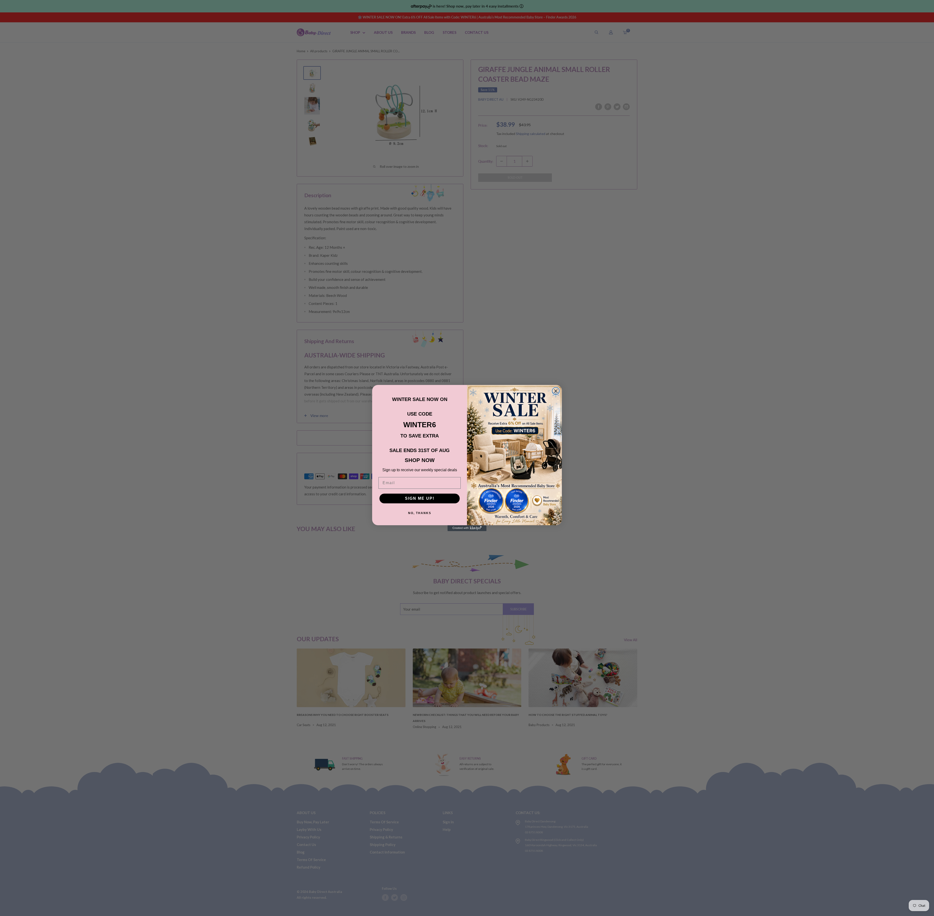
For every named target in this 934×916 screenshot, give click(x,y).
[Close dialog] (555, 391)
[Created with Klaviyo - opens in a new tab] (467, 528)
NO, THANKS (419, 513)
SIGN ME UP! (419, 498)
